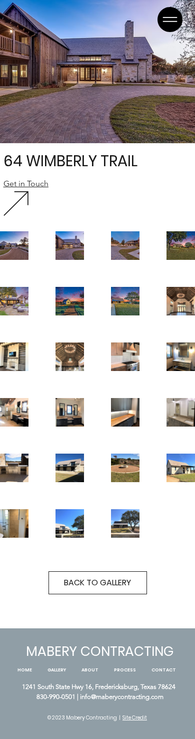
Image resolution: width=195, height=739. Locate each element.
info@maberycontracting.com (122, 696)
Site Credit (134, 717)
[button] (170, 19)
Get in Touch (26, 183)
